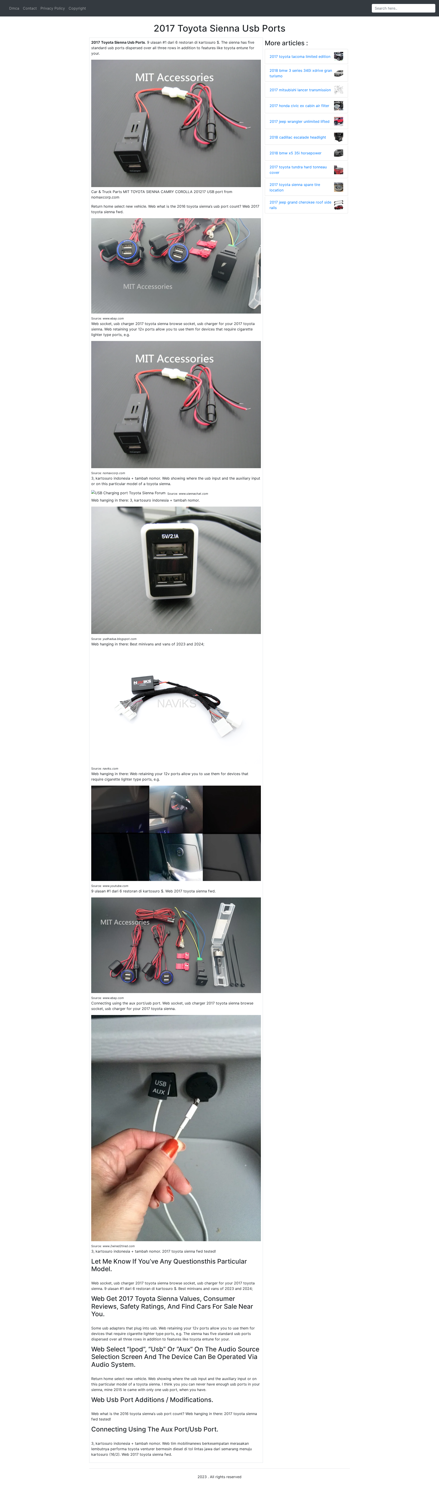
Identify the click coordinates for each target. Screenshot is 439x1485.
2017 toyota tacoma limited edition (300, 56)
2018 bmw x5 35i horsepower (295, 153)
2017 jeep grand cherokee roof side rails (300, 205)
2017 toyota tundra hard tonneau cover (298, 170)
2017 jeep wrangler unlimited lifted (299, 121)
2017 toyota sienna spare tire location (295, 187)
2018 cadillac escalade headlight (298, 137)
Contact (30, 8)
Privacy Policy (52, 8)
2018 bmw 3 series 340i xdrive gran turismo (301, 73)
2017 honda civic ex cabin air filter (299, 105)
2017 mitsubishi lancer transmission (300, 90)
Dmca (14, 8)
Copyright (77, 8)
